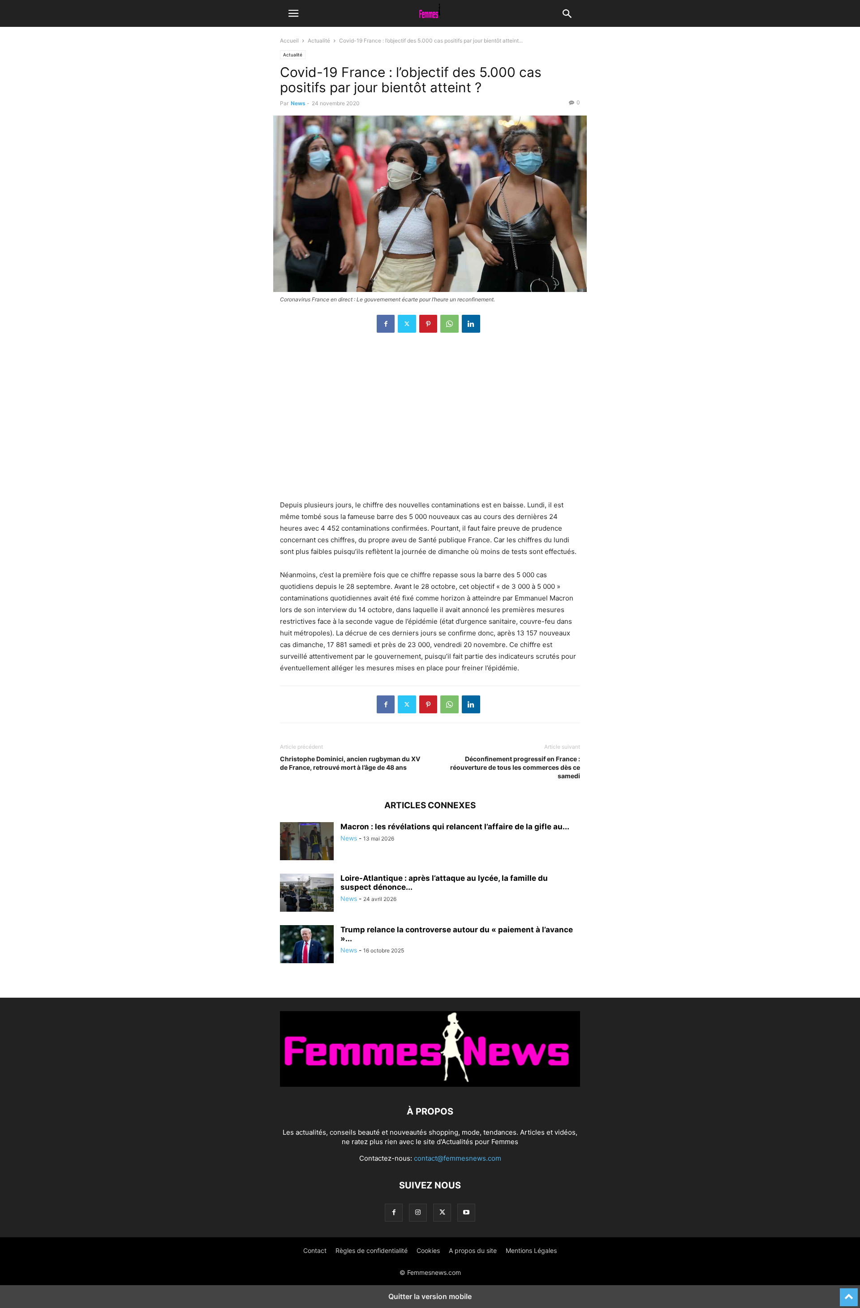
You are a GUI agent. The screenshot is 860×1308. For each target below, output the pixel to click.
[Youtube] (466, 1212)
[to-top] (849, 1293)
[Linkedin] (471, 324)
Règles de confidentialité (371, 1250)
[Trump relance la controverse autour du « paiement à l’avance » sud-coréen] (307, 945)
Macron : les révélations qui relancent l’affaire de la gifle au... (454, 826)
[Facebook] (386, 324)
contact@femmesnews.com (457, 1158)
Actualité (319, 40)
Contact (315, 1250)
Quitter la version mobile (430, 1296)
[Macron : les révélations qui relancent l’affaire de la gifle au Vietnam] (307, 842)
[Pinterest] (428, 324)
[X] (407, 324)
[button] (293, 13)
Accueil (289, 40)
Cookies (428, 1250)
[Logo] (430, 1084)
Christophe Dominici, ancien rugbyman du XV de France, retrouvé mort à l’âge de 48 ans (350, 763)
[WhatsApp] (449, 324)
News (298, 103)
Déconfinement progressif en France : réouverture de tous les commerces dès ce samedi (515, 767)
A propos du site (473, 1250)
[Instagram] (418, 1212)
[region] (430, 421)
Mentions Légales (531, 1250)
